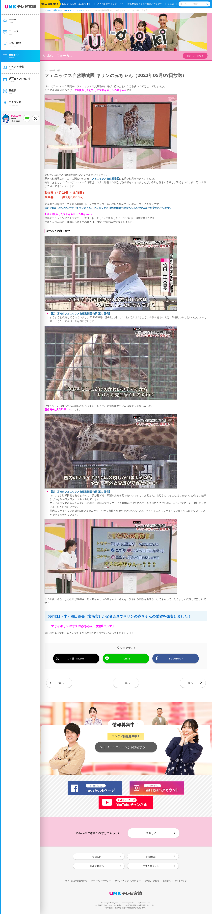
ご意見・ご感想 (152, 881)
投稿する (151, 833)
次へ (190, 683)
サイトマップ (181, 881)
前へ (61, 683)
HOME (48, 10)
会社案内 (97, 856)
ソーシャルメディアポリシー (128, 881)
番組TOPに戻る (195, 56)
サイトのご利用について (76, 881)
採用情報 (167, 881)
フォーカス (80, 10)
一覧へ (126, 683)
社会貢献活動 (97, 866)
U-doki (68, 10)
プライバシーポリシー (101, 881)
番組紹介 (58, 10)
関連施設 (151, 856)
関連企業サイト (151, 866)
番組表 (171, 4)
